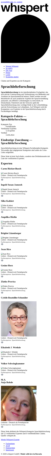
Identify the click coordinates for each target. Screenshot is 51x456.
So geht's (9, 68)
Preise (8, 73)
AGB (8, 446)
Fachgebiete (10, 444)
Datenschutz (10, 448)
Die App (9, 70)
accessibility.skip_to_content (11, 2)
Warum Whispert (12, 66)
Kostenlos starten (12, 77)
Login (8, 75)
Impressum (10, 450)
